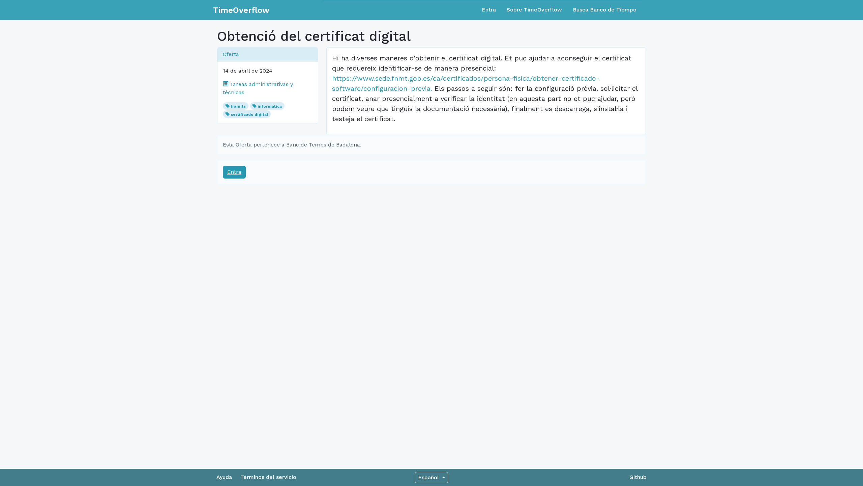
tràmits (238, 106)
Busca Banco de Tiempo (604, 9)
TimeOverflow (241, 10)
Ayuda (224, 477)
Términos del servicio (268, 477)
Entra (489, 9)
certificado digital (249, 114)
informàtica (270, 106)
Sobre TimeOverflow (534, 9)
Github (638, 477)
